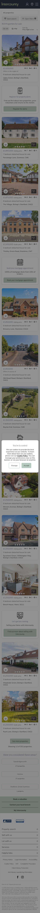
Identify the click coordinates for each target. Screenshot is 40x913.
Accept (26, 465)
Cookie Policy (22, 456)
